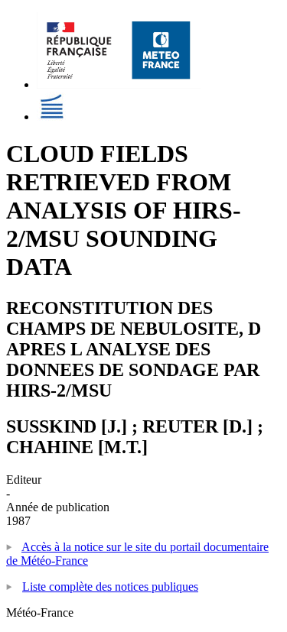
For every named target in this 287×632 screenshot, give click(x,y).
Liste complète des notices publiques (110, 586)
